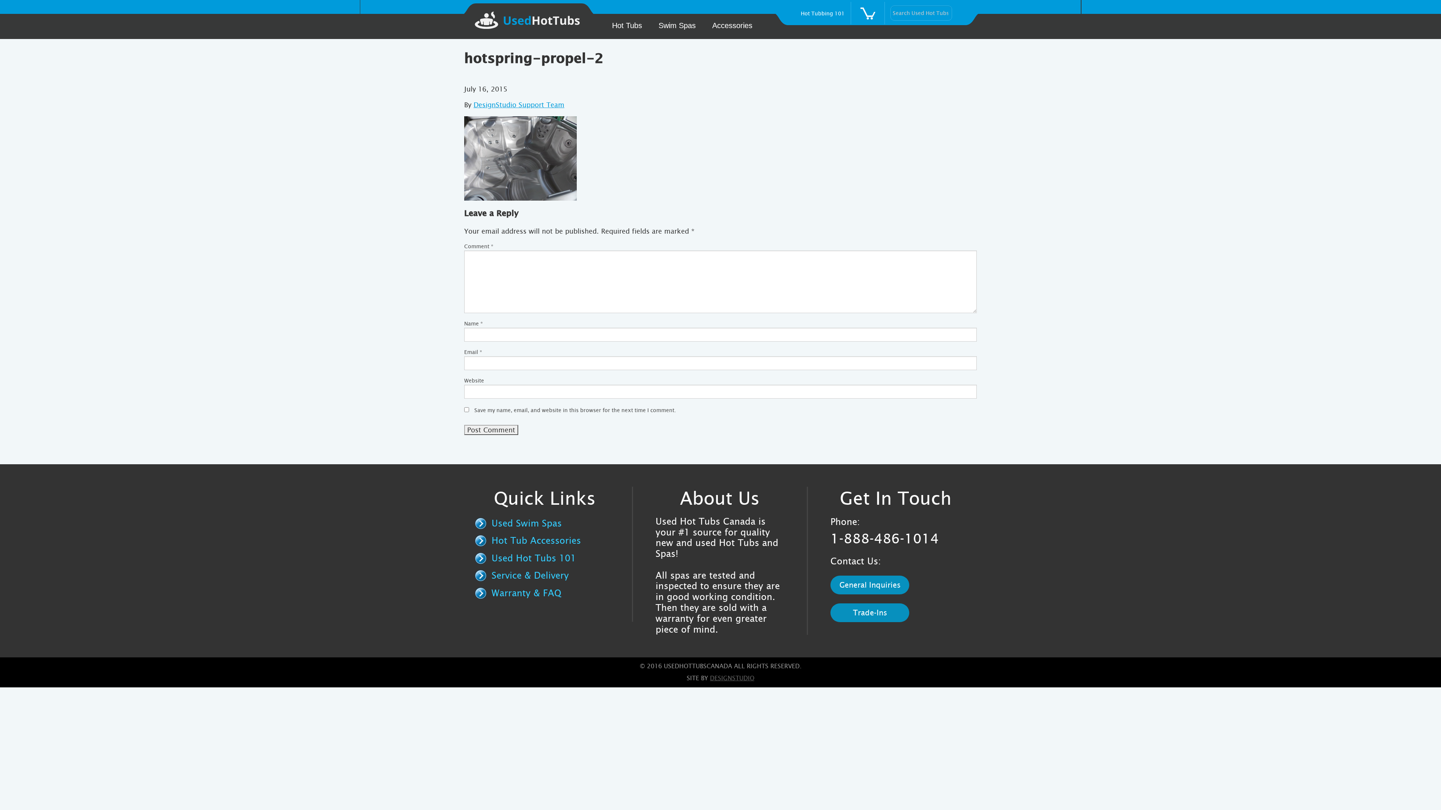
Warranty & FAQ (526, 593)
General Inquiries (870, 585)
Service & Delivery (530, 575)
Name (473, 324)
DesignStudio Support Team (519, 105)
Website (474, 381)
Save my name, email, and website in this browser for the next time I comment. (575, 410)
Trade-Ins (870, 612)
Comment (478, 246)
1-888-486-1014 (884, 538)
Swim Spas (677, 25)
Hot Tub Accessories (536, 541)
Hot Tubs (627, 25)
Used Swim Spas (527, 523)
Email (473, 352)
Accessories (732, 25)
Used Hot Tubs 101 (534, 558)
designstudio (732, 678)
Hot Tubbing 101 (823, 13)
